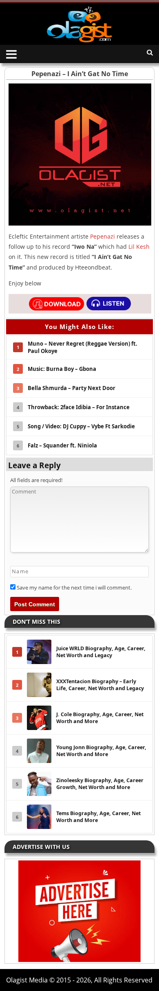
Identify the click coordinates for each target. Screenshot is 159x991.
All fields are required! (36, 480)
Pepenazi (102, 236)
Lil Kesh (139, 246)
